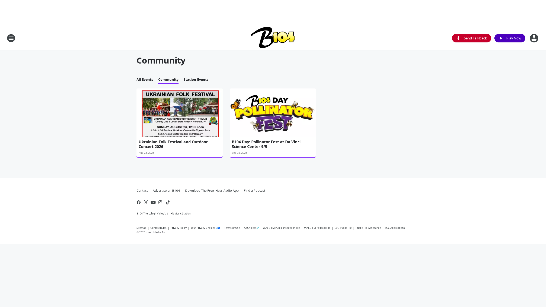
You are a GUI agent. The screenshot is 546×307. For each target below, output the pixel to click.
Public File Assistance (368, 228)
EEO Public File (343, 228)
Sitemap (141, 228)
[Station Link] (273, 38)
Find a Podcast (254, 190)
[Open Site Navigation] (11, 38)
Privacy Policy (179, 228)
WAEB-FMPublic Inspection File (281, 227)
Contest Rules (158, 228)
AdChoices (250, 228)
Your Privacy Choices (203, 228)
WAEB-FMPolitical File (317, 228)
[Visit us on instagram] (160, 202)
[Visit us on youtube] (153, 202)
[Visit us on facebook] (138, 202)
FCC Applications (395, 227)
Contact (142, 190)
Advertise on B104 (166, 190)
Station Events (196, 79)
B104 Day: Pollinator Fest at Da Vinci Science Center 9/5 (266, 144)
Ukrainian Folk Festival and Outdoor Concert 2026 (173, 144)
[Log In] (534, 38)
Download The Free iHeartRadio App (212, 190)
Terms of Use (232, 228)
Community (168, 79)
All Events (144, 79)
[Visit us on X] (145, 202)
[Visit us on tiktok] (167, 202)
